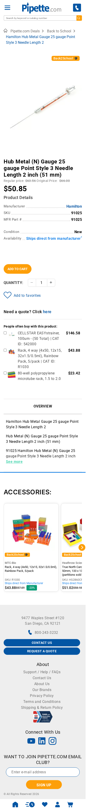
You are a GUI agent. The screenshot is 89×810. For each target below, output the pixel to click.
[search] (79, 18)
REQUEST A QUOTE (42, 651)
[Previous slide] (7, 158)
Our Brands (41, 690)
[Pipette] (41, 7)
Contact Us (42, 678)
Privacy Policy (42, 696)
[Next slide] (78, 158)
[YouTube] (31, 741)
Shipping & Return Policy (42, 707)
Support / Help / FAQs (41, 672)
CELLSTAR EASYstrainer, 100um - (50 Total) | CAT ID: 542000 (39, 338)
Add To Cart (18, 269)
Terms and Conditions (41, 701)
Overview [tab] (43, 406)
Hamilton (74, 206)
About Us (42, 684)
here (47, 311)
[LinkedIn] (42, 741)
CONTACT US (42, 643)
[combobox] (43, 18)
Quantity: (13, 283)
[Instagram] (52, 741)
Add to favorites (27, 295)
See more (14, 461)
